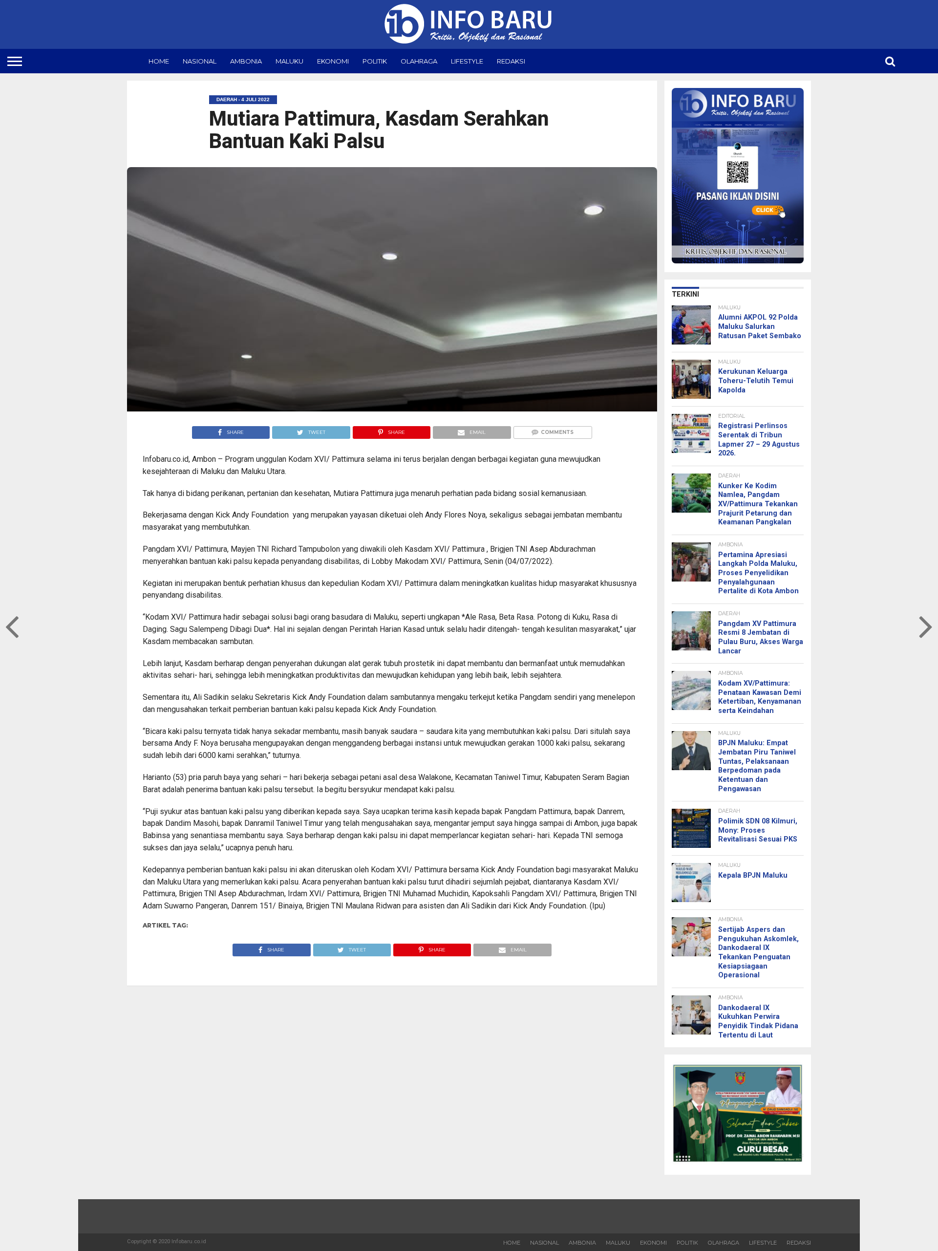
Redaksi (511, 61)
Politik (374, 61)
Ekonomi (333, 61)
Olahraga (419, 61)
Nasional (199, 61)
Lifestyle (467, 61)
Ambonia (246, 61)
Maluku (289, 61)
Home (159, 61)
